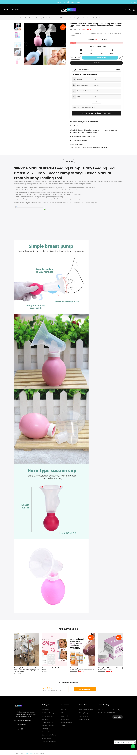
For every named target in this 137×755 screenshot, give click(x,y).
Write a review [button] (84, 689)
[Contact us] (133, 746)
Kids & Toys (45, 719)
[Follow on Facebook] (15, 729)
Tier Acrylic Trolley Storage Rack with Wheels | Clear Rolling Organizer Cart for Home (26, 670)
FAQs (62, 713)
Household (45, 732)
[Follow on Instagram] (18, 729)
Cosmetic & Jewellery (49, 741)
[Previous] (25, 44)
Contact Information (86, 710)
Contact (63, 726)
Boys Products (46, 738)
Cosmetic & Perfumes (49, 735)
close (4, 2)
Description (68, 161)
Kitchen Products (47, 722)
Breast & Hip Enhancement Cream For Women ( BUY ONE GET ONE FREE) (82, 669)
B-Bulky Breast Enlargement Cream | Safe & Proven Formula (110, 669)
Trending (45, 729)
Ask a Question (75, 126)
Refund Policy (65, 719)
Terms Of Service (66, 722)
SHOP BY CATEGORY (11, 10)
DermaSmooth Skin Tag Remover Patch (53, 669)
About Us (63, 710)
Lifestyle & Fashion (48, 726)
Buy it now (96, 63)
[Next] (64, 44)
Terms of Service (84, 719)
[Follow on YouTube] (22, 729)
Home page (103, 147)
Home (16, 18)
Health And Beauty (93, 147)
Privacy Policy (65, 716)
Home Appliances (47, 716)
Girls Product (82, 147)
